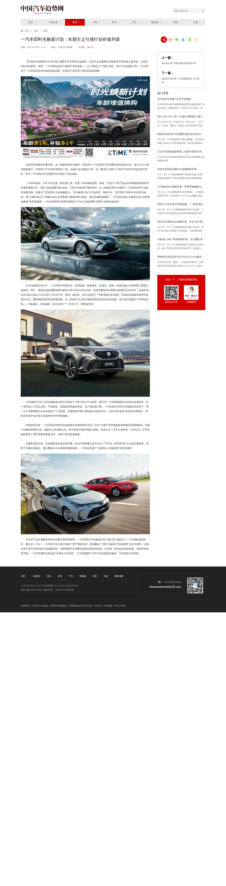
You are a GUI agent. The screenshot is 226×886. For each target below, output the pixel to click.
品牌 (45, 31)
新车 (114, 22)
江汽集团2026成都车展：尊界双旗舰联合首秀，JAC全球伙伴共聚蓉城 (181, 186)
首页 (30, 22)
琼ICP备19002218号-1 (32, 590)
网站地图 (119, 576)
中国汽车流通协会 (58, 606)
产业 (133, 22)
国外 (175, 22)
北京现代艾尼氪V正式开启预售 (174, 99)
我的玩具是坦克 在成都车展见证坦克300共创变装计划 (181, 134)
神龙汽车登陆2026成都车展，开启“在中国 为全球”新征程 (181, 221)
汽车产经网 (119, 606)
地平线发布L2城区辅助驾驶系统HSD (179, 63)
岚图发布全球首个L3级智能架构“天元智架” (180, 81)
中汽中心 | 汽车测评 (103, 606)
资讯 (74, 22)
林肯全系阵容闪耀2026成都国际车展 (177, 169)
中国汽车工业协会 (39, 606)
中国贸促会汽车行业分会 (80, 606)
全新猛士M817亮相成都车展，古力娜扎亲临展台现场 (181, 239)
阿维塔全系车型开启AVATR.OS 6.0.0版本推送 (181, 256)
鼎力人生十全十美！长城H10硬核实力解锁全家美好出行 (181, 116)
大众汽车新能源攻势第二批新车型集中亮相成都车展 (181, 151)
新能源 (155, 22)
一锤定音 (53, 22)
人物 (94, 22)
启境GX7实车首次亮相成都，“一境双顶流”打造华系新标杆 (181, 204)
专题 (195, 22)
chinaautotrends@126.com (165, 586)
